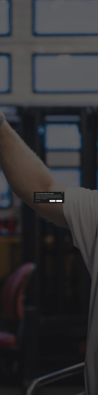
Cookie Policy (45, 198)
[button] (38, 200)
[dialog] (49, 197)
